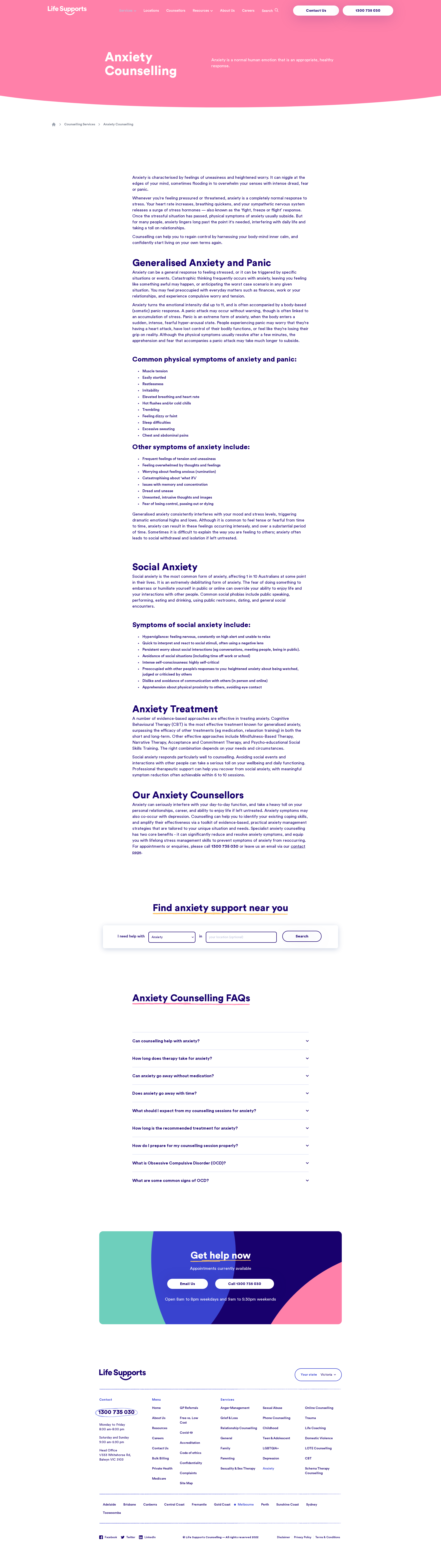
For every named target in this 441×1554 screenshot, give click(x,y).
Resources (201, 10)
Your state (309, 1374)
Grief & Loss (229, 1418)
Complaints (188, 1473)
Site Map (186, 1483)
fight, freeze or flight (261, 210)
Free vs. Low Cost (189, 1420)
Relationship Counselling (238, 1428)
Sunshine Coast (287, 1504)
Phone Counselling (276, 1418)
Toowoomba (112, 1513)
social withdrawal (164, 538)
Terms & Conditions (327, 1537)
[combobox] (171, 937)
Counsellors (175, 10)
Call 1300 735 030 (244, 1284)
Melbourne (246, 1504)
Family (225, 1448)
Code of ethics (190, 1453)
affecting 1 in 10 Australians (254, 576)
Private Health (162, 1468)
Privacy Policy (302, 1537)
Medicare (159, 1478)
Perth (265, 1504)
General (226, 1438)
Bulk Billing (160, 1458)
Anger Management (234, 1408)
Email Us (187, 1284)
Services (126, 10)
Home (156, 1408)
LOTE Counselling (318, 1448)
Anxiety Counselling (118, 124)
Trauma (310, 1418)
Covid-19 (186, 1432)
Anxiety (268, 1468)
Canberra (150, 1504)
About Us (227, 10)
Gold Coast (222, 1504)
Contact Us (316, 10)
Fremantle (199, 1504)
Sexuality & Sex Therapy (237, 1468)
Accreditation (190, 1443)
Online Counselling (319, 1408)
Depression (271, 1458)
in (200, 936)
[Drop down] (193, 937)
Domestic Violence (319, 1438)
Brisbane (129, 1504)
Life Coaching (315, 1428)
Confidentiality (191, 1463)
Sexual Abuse (272, 1408)
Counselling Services (79, 124)
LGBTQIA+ (271, 1448)
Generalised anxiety (150, 514)
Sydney (311, 1504)
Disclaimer (283, 1537)
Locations (151, 10)
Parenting (227, 1458)
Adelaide (109, 1504)
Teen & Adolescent (276, 1438)
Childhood (270, 1428)
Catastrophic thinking (192, 278)
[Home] (53, 124)
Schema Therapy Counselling (317, 1471)
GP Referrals (189, 1408)
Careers (248, 10)
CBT (308, 1458)
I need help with (131, 936)
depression (178, 816)
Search (302, 936)
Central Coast (174, 1504)
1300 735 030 (368, 10)
